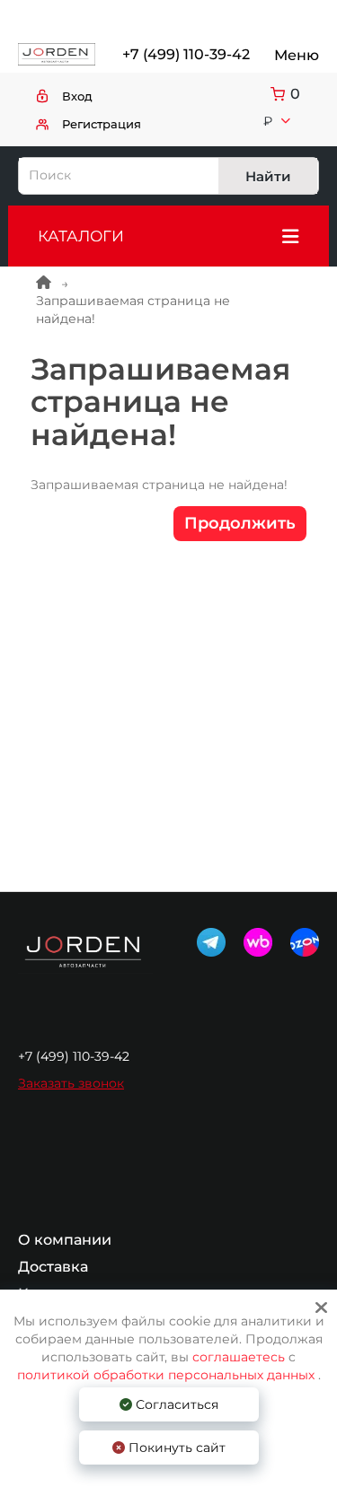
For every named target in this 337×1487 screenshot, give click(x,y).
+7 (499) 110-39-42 (184, 54)
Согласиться (175, 1404)
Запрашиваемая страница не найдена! (133, 310)
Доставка (53, 1267)
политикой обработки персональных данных (166, 1375)
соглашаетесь (240, 1357)
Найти (268, 176)
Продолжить (240, 523)
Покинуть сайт (175, 1447)
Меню (296, 55)
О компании (64, 1240)
